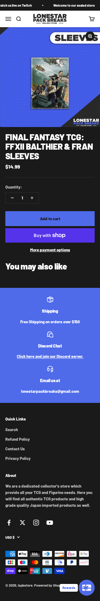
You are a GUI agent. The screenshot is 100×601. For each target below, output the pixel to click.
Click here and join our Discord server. (50, 356)
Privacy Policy (18, 458)
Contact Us (15, 448)
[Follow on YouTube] (49, 522)
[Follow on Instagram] (36, 522)
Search (11, 429)
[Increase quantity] (32, 198)
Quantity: (13, 187)
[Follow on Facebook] (9, 522)
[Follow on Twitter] (22, 522)
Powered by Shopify (49, 585)
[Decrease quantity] (12, 198)
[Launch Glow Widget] (87, 588)
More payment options (50, 249)
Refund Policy (17, 439)
